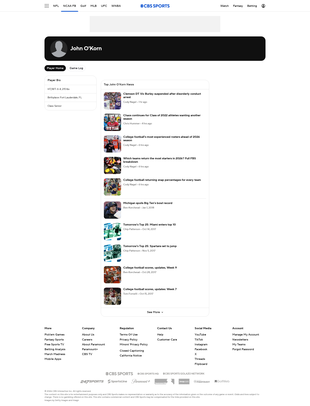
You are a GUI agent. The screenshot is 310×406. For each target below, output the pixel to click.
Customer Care (167, 339)
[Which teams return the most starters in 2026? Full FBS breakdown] (112, 165)
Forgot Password (243, 349)
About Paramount (93, 344)
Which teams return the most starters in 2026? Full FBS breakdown (159, 160)
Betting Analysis (54, 349)
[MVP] (184, 380)
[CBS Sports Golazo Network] (184, 373)
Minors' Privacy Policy (134, 344)
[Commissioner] (164, 380)
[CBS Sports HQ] (148, 373)
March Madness (54, 354)
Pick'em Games (54, 334)
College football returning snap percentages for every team (162, 180)
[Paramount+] (140, 380)
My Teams (238, 344)
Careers (87, 339)
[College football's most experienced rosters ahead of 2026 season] (112, 143)
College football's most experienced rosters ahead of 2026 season (161, 138)
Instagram (201, 344)
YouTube (200, 334)
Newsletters (240, 339)
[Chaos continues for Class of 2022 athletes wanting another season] (112, 122)
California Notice (131, 355)
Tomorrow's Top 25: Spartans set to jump (150, 246)
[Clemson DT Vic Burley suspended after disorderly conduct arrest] (112, 100)
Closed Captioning (132, 351)
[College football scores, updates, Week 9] (112, 274)
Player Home (55, 68)
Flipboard (201, 364)
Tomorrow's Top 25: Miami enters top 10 (149, 224)
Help (160, 334)
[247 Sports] (92, 380)
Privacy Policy (128, 339)
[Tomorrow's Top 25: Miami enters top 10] (112, 231)
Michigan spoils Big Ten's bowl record (147, 203)
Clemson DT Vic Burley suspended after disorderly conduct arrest (162, 95)
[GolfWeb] (222, 381)
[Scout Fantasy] (202, 381)
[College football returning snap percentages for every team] (112, 187)
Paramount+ (90, 349)
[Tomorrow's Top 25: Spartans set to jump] (112, 253)
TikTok (199, 339)
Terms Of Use (129, 334)
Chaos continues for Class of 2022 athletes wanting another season (162, 117)
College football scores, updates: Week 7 (150, 289)
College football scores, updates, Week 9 (150, 267)
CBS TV (87, 354)
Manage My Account (245, 334)
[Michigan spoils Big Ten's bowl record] (112, 210)
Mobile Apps (52, 359)
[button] (46, 6)
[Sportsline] (117, 381)
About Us (88, 334)
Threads (200, 359)
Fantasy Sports (54, 339)
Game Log (76, 68)
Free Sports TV (54, 344)
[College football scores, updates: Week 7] (112, 296)
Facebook (201, 349)
